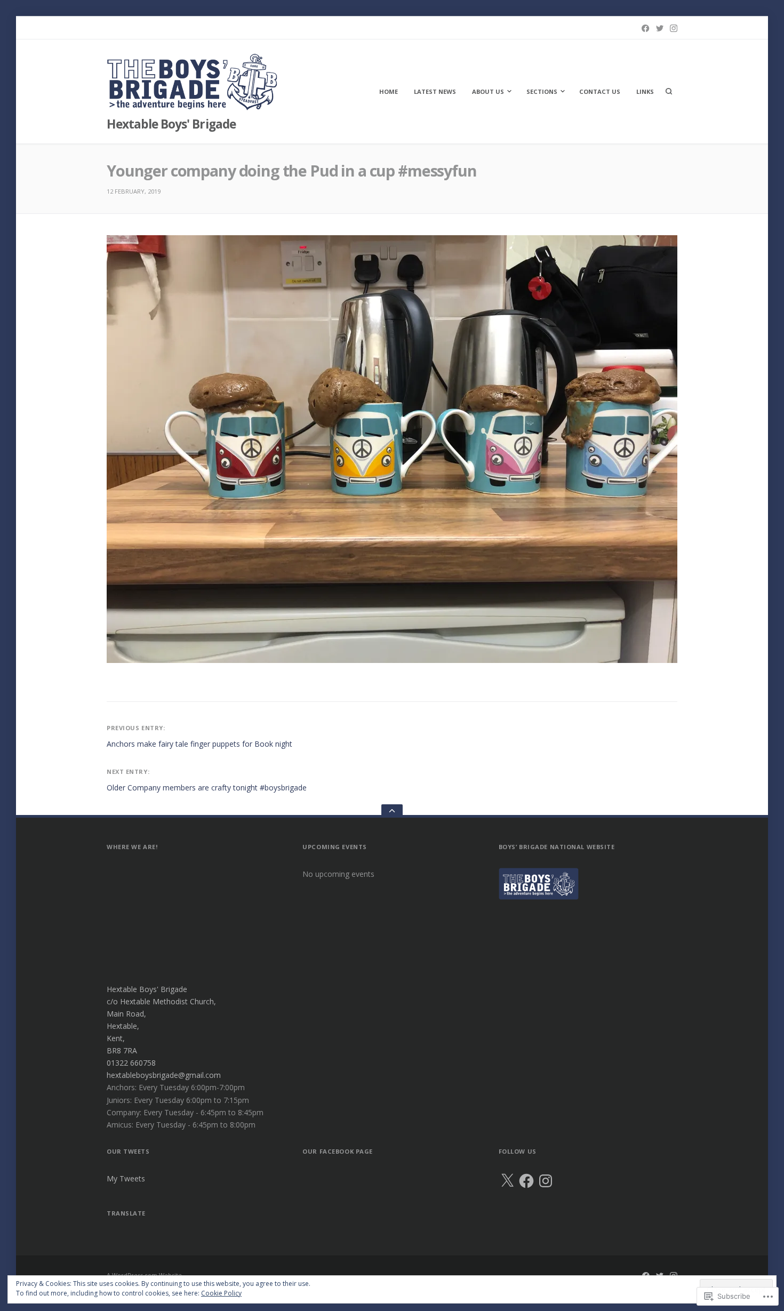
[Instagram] (673, 28)
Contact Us (599, 91)
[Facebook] (645, 28)
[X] (507, 1180)
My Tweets (126, 1178)
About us (488, 91)
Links (645, 91)
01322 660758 (131, 1063)
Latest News (435, 91)
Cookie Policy (221, 1293)
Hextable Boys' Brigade (171, 124)
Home (388, 91)
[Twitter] (659, 28)
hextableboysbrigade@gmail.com (164, 1075)
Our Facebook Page (337, 1151)
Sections (541, 91)
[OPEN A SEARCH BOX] (669, 91)
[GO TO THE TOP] (392, 811)
